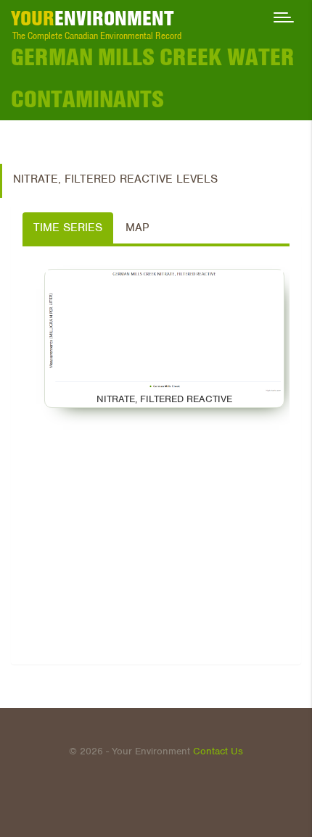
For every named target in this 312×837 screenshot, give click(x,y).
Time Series (67, 227)
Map (137, 227)
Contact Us (218, 751)
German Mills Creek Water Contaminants (153, 77)
